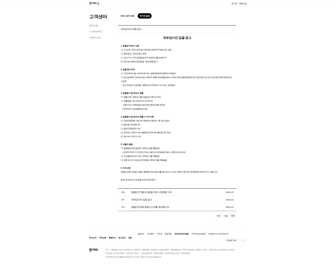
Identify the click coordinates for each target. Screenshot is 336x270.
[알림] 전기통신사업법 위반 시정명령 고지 (151, 192)
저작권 (159, 234)
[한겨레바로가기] (94, 3)
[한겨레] (93, 249)
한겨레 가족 (231, 240)
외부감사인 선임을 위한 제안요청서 (141, 180)
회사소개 (92, 238)
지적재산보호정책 (198, 234)
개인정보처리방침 (181, 234)
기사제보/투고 (96, 31)
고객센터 (98, 16)
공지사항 (93, 25)
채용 (130, 238)
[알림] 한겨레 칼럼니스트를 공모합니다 (150, 207)
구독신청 (102, 238)
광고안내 (122, 238)
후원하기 (112, 238)
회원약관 (168, 234)
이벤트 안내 (95, 37)
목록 (233, 216)
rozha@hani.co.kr (139, 109)
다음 (226, 216)
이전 (218, 216)
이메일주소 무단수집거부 (218, 234)
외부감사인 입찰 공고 (141, 199)
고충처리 (140, 234)
